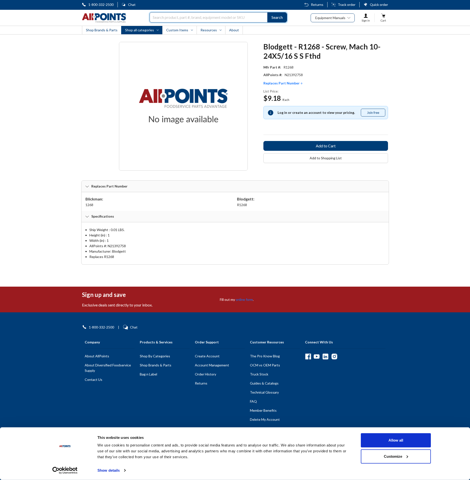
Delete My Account (265, 419)
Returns (317, 4)
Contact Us (93, 379)
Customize (393, 456)
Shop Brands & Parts (155, 365)
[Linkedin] (325, 356)
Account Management (212, 365)
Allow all (395, 440)
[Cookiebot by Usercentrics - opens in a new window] (65, 470)
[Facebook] (308, 356)
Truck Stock (259, 374)
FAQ (253, 401)
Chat (132, 4)
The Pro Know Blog (265, 356)
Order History (205, 374)
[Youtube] (317, 356)
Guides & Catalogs (264, 383)
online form (244, 299)
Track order (346, 4)
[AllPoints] (104, 18)
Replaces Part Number (281, 83)
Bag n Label (148, 374)
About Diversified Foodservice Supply (108, 368)
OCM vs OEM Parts (265, 365)
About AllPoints (97, 356)
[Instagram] (334, 356)
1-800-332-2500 (101, 4)
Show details (108, 470)
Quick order (379, 4)
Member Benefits (263, 410)
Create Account (207, 356)
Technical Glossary (264, 392)
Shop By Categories (155, 356)
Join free (376, 114)
